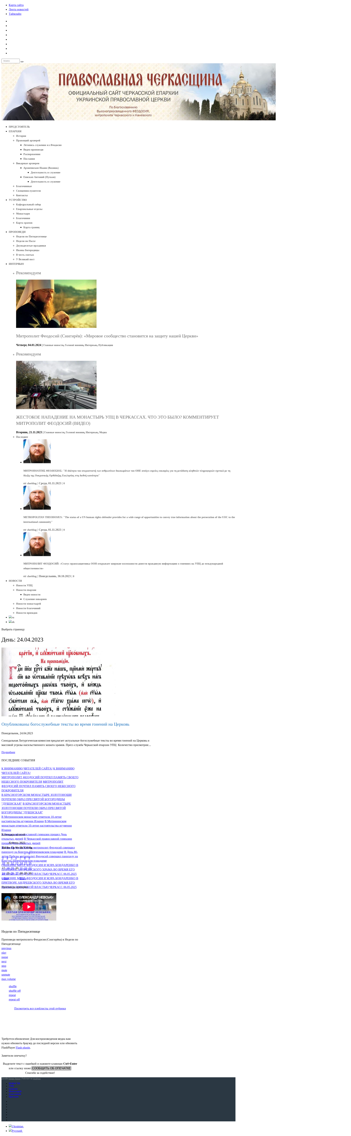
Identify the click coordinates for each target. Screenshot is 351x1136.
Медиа (103, 432)
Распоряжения (31, 154)
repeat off (14, 999)
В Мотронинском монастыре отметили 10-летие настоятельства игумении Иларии (36, 826)
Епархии (13, 1089)
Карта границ (31, 227)
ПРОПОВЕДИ (17, 232)
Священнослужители (28, 190)
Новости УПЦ (24, 585)
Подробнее (8, 752)
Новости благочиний (28, 608)
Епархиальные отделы (29, 209)
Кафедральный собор (28, 204)
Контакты (22, 195)
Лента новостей (19, 9)
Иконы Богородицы (27, 250)
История (21, 136)
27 (16, 873)
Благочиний (15, 1094)
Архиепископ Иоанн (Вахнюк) (41, 168)
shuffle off (15, 990)
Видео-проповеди (33, 149)
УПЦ (11, 1086)
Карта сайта (16, 5)
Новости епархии (26, 590)
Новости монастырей (28, 603)
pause (4, 957)
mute (4, 970)
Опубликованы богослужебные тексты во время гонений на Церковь (65, 724)
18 (8, 868)
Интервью (91, 345)
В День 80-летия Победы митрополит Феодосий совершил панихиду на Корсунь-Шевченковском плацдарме (39, 856)
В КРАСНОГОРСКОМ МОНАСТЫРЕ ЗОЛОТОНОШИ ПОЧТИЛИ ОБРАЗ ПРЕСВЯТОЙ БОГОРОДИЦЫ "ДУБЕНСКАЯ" (36, 799)
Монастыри (23, 213)
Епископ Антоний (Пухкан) (39, 177)
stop (3, 965)
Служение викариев (35, 599)
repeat (12, 995)
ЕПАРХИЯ (15, 131)
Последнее (22, 437)
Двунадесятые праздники (31, 245)
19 (12, 868)
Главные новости (53, 345)
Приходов (13, 1096)
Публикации (105, 345)
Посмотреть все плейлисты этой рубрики (40, 1008)
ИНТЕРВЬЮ (16, 264)
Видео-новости (31, 594)
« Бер (5, 878)
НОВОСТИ (15, 581)
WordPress (37, 1079)
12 (12, 863)
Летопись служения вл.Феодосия (42, 145)
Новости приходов (26, 613)
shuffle (13, 986)
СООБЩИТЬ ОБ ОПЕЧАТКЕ (51, 1068)
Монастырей (15, 1091)
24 (3, 873)
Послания (29, 158)
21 (21, 868)
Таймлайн (15, 13)
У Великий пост (25, 259)
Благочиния (23, 218)
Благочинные (24, 186)
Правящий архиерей (28, 140)
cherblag (32, 483)
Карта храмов (24, 222)
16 (30, 863)
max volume (8, 979)
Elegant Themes (14, 1079)
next (3, 961)
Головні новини (74, 345)
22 (25, 868)
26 (12, 873)
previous (6, 948)
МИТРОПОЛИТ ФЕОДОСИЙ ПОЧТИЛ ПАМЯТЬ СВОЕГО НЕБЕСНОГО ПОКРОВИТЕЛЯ (38, 786)
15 (25, 863)
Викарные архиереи (27, 163)
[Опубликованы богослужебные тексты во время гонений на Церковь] (58, 715)
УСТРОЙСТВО (18, 200)
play (3, 952)
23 (30, 868)
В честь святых (25, 254)
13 (16, 863)
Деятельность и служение (45, 172)
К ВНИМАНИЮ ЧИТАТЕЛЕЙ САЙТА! (26, 768)
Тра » (23, 878)
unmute (5, 974)
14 (21, 863)
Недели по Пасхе (25, 241)
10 (3, 863)
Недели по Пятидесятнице (31, 236)
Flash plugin (23, 1047)
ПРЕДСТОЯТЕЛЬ (19, 126)
